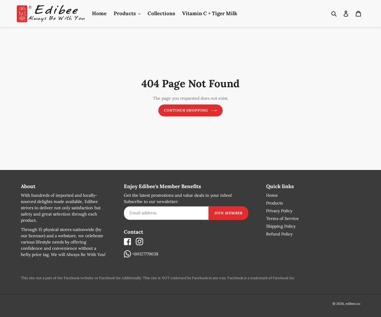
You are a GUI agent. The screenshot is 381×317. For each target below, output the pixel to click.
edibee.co (353, 304)
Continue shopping (186, 110)
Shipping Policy (281, 226)
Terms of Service (282, 218)
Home (272, 195)
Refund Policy (279, 234)
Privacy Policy (279, 210)
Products (274, 203)
